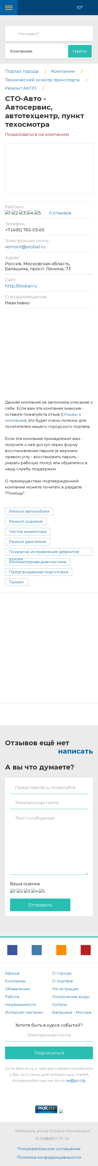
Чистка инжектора (27, 531)
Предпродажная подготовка (38, 571)
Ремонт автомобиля (29, 511)
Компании (15, 981)
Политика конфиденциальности (49, 1157)
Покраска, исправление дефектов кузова (44, 552)
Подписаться (49, 1052)
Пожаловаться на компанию (37, 134)
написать (75, 751)
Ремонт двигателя (27, 541)
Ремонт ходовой (25, 521)
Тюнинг (16, 582)
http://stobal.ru (21, 285)
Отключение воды (70, 996)
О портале (62, 981)
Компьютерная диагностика (37, 561)
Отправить (40, 904)
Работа (12, 996)
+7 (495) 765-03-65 (24, 229)
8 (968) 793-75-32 (52, 1138)
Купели (59, 1004)
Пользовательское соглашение (49, 1148)
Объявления (17, 988)
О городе (62, 973)
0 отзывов (60, 212)
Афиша (12, 973)
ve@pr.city (76, 1080)
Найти (80, 51)
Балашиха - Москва (71, 1012)
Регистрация (65, 988)
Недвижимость (20, 1004)
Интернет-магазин (24, 1012)
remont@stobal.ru (25, 246)
